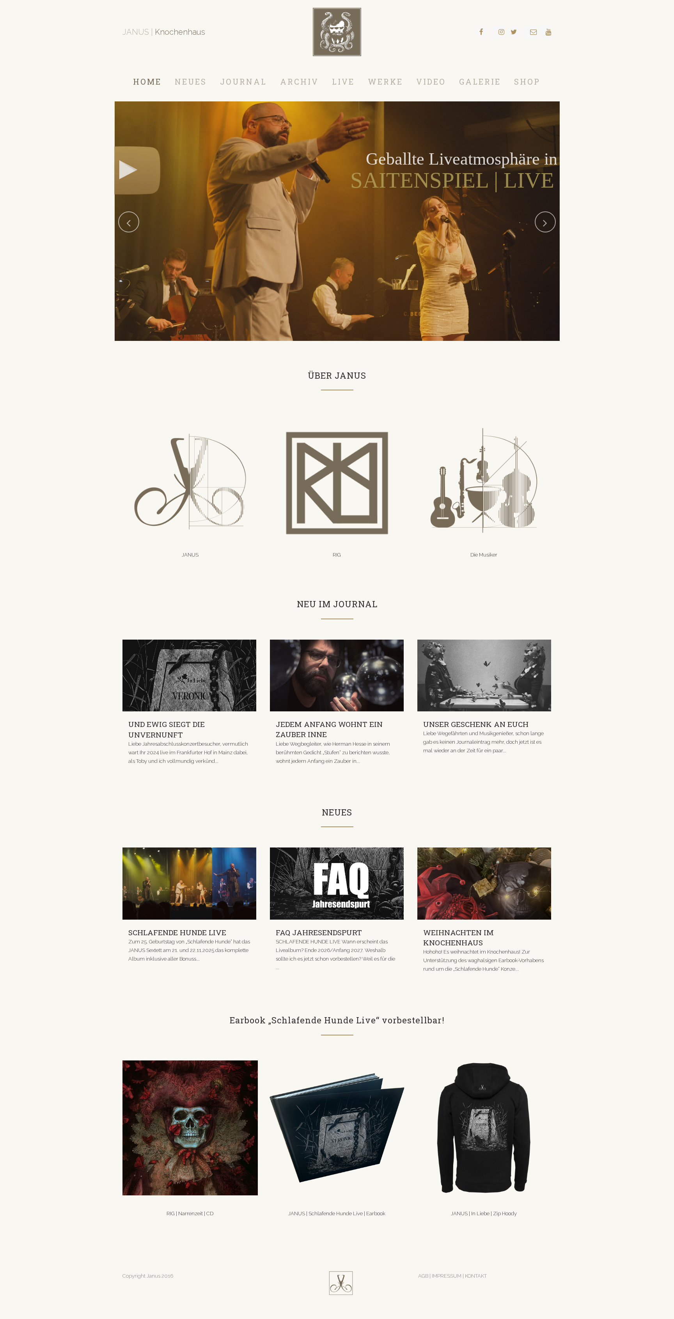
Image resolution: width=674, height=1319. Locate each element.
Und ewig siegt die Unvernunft (166, 729)
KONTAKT (476, 1276)
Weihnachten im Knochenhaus (458, 937)
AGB (423, 1276)
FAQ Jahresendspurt (319, 932)
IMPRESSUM (447, 1276)
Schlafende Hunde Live (177, 932)
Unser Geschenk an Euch (476, 724)
